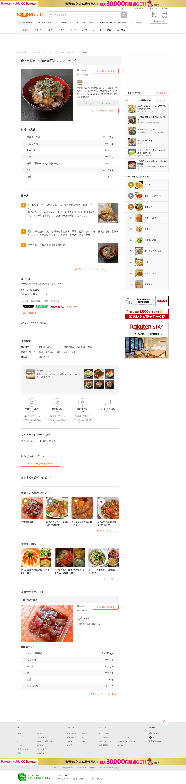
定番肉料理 (71, 733)
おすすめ (24, 30)
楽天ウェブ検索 (123, 737)
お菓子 (69, 745)
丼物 (62, 52)
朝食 (59, 352)
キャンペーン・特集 (102, 30)
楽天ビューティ (105, 741)
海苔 (29, 176)
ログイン (164, 17)
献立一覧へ (110, 579)
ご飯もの (52, 52)
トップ (20, 733)
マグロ (59, 347)
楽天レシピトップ (25, 52)
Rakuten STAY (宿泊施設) (127, 741)
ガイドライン (42, 749)
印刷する (32, 313)
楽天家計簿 (139, 8)
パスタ (69, 741)
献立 (51, 30)
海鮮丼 (70, 52)
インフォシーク (126, 8)
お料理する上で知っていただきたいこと (95, 269)
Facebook (157, 733)
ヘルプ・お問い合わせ (46, 741)
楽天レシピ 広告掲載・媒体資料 (110, 768)
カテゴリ (38, 30)
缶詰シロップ (127, 23)
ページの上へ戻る (165, 722)
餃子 (119, 23)
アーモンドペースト (107, 23)
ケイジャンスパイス (50, 23)
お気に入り (154, 17)
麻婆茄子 (63, 23)
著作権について (82, 768)
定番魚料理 (71, 737)
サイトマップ (42, 737)
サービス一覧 (63, 779)
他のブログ (73, 307)
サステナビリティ (99, 779)
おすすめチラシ (152, 8)
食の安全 (121, 30)
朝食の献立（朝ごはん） (75, 347)
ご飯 (29, 170)
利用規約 (40, 745)
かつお (50, 347)
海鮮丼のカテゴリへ (105, 531)
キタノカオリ (73, 23)
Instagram (157, 741)
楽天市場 (165, 8)
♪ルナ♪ (40, 370)
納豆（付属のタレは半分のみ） (43, 163)
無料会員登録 (160, 21)
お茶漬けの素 (92, 23)
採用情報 (93, 768)
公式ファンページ (79, 30)
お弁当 (84, 733)
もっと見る (160, 93)
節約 (83, 741)
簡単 (41, 352)
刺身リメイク (69, 352)
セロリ (83, 23)
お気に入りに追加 (107, 71)
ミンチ (37, 23)
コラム (62, 30)
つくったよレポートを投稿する (104, 111)
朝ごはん (50, 352)
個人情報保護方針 (67, 768)
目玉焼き (138, 23)
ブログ (119, 733)
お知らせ (40, 753)
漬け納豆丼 (44, 357)
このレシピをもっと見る (103, 694)
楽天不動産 (103, 737)
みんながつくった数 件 (97, 103)
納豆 (90, 347)
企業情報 (55, 768)
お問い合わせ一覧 (80, 779)
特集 (19, 753)
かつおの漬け (30, 599)
